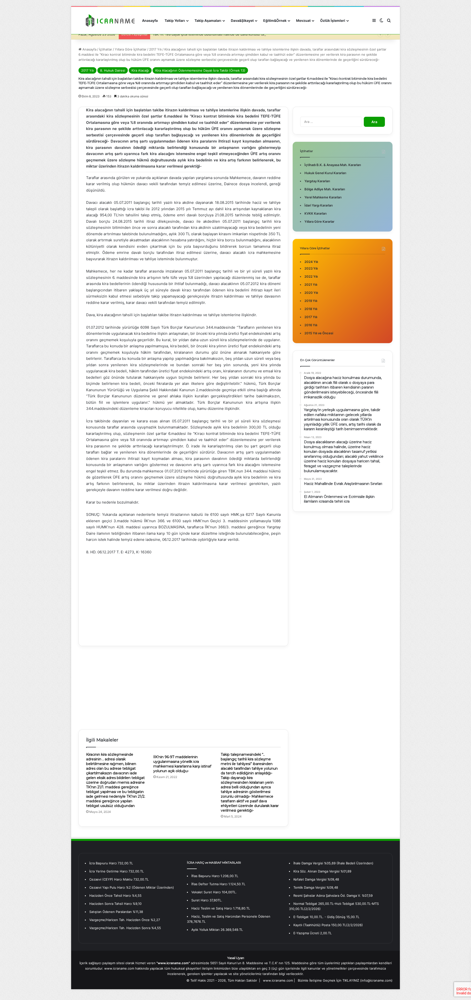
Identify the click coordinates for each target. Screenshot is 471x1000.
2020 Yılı (311, 293)
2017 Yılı (155, 49)
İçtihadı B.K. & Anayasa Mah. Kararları (332, 165)
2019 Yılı (310, 301)
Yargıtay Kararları (317, 181)
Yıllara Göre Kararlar (319, 221)
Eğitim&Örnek (275, 20)
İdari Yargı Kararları (318, 205)
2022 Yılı (311, 276)
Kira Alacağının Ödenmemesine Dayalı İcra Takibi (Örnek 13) (200, 70)
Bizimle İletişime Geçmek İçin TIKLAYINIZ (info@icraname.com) (345, 980)
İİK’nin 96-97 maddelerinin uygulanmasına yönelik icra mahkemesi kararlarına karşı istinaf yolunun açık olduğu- (182, 764)
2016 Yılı (310, 325)
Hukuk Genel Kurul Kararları (325, 173)
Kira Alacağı (140, 70)
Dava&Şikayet (242, 20)
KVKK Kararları (315, 213)
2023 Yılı (311, 268)
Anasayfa (150, 20)
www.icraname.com (278, 980)
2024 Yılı (311, 262)
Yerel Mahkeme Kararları (322, 197)
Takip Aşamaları (208, 20)
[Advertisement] (183, 596)
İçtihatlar (105, 49)
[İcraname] (108, 20)
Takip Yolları (175, 20)
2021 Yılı (310, 284)
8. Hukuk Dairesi (112, 70)
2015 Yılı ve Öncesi (318, 333)
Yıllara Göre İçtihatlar (130, 49)
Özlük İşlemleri (332, 20)
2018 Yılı (310, 309)
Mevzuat (303, 20)
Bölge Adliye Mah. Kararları (324, 189)
